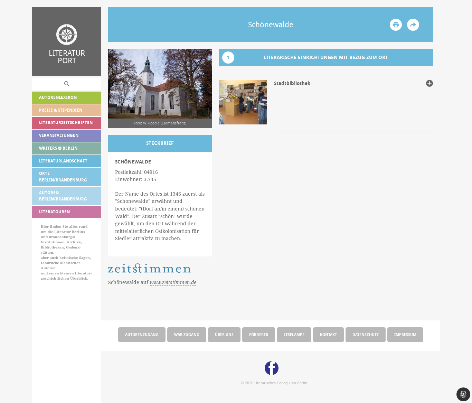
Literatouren (54, 212)
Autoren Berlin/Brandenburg (63, 196)
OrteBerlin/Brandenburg (63, 176)
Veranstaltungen (58, 135)
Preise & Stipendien (60, 110)
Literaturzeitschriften (66, 122)
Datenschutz (365, 334)
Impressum (405, 334)
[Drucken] (396, 25)
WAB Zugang (186, 334)
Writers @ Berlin (58, 148)
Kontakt (328, 334)
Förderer (258, 334)
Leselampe (294, 334)
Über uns (224, 334)
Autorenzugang (142, 334)
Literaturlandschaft (63, 161)
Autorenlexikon (58, 97)
